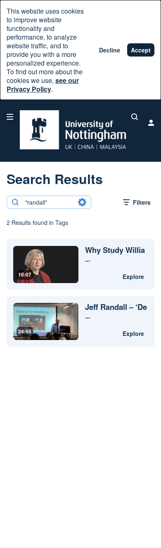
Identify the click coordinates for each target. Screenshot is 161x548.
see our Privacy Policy (43, 85)
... (115, 254)
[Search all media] (134, 116)
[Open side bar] (10, 116)
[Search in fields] (82, 202)
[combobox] (48, 202)
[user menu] (151, 122)
